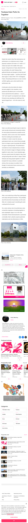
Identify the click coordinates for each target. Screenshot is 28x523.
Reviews (3, 8)
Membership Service (18, 493)
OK (14, 520)
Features (17, 409)
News (3, 418)
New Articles (5, 428)
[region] (14, 512)
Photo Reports (19, 414)
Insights (4, 414)
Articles (12, 319)
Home (2, 6)
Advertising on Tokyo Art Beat (6, 496)
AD (2, 46)
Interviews (4, 423)
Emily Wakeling (9, 43)
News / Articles (6, 6)
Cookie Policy (10, 514)
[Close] (26, 503)
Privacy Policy (16, 499)
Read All (25, 340)
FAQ (3, 499)
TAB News (18, 423)
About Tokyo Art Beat (6, 493)
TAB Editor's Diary (6, 409)
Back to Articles (5, 336)
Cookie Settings (14, 517)
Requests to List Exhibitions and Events (19, 496)
